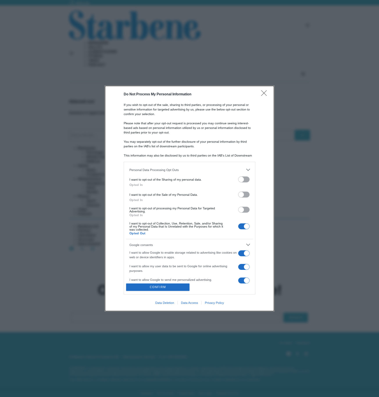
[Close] (265, 94)
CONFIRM (158, 287)
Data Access (189, 302)
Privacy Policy (214, 302)
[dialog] (189, 198)
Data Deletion (164, 302)
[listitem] (189, 169)
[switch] (244, 179)
